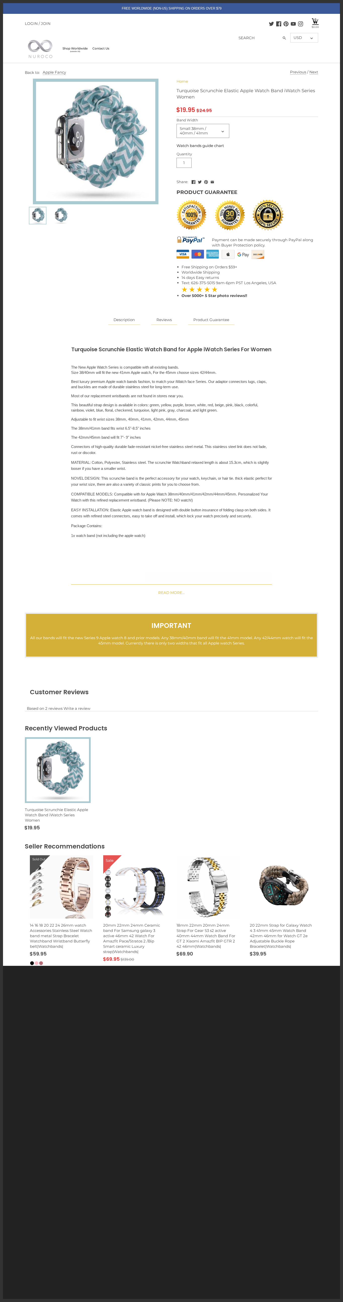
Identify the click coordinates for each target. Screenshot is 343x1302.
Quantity (184, 154)
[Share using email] (212, 181)
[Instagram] (300, 23)
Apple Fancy (54, 72)
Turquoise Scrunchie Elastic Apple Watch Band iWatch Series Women (56, 815)
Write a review (77, 708)
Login (31, 23)
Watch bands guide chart (200, 145)
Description (124, 319)
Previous (298, 72)
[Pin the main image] (206, 181)
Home (182, 81)
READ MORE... (171, 592)
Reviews (164, 319)
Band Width (187, 120)
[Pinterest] (286, 23)
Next (313, 72)
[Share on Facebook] (193, 181)
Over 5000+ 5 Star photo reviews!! (214, 292)
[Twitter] (271, 23)
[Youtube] (293, 23)
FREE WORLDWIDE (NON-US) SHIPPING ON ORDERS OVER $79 (171, 8)
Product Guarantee (211, 319)
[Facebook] (278, 23)
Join (45, 23)
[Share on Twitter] (200, 181)
